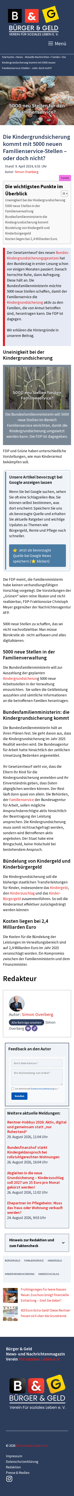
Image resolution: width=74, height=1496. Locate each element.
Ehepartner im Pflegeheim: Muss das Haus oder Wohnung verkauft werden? (35, 1207)
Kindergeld (59, 887)
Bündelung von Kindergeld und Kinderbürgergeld (27, 230)
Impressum (14, 1456)
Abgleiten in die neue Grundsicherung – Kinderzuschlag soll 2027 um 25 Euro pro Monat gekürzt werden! (35, 1180)
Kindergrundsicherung (25, 302)
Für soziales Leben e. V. (39, 1359)
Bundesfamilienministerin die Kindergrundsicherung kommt (26, 219)
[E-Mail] (28, 1028)
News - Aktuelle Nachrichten (32, 57)
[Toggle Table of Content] (62, 193)
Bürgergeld (12, 1260)
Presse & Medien (17, 1472)
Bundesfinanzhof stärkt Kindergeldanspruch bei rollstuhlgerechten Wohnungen (33, 1152)
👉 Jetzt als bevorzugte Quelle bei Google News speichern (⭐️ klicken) (32, 556)
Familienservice (21, 799)
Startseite (8, 57)
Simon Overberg (26, 171)
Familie (56, 57)
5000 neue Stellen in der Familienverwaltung (22, 208)
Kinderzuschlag (22, 893)
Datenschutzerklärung (42, 1088)
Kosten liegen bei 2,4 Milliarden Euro (31, 239)
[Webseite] (34, 1028)
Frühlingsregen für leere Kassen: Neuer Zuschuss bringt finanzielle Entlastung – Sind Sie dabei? (45, 1295)
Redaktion (13, 1467)
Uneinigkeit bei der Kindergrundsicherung (35, 200)
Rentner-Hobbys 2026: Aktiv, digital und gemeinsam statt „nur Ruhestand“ (37, 1127)
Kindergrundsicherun (20, 678)
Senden (19, 1096)
